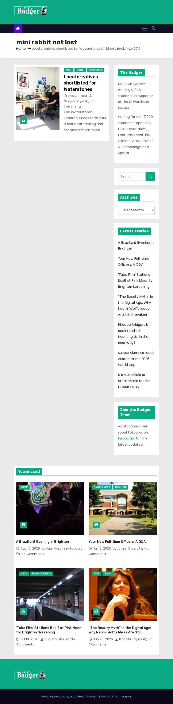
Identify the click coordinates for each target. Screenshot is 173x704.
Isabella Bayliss (130, 639)
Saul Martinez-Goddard (63, 548)
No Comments (33, 554)
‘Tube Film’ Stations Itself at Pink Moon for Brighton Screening (136, 280)
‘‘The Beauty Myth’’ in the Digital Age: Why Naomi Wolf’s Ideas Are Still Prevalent (120, 632)
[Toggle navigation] (145, 28)
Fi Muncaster (54, 639)
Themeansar (122, 696)
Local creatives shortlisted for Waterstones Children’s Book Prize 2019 (81, 89)
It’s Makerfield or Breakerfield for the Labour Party (134, 380)
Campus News (102, 487)
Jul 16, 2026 (102, 548)
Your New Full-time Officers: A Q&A (117, 542)
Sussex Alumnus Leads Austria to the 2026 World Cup (136, 358)
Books (80, 70)
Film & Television (41, 573)
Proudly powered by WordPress (63, 696)
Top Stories (95, 70)
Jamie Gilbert (127, 548)
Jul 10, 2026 (30, 639)
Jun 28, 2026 (103, 639)
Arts (68, 70)
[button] (154, 28)
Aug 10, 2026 (31, 548)
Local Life (120, 487)
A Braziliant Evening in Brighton (42, 542)
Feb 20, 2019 (78, 96)
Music (24, 487)
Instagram (126, 438)
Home (21, 48)
